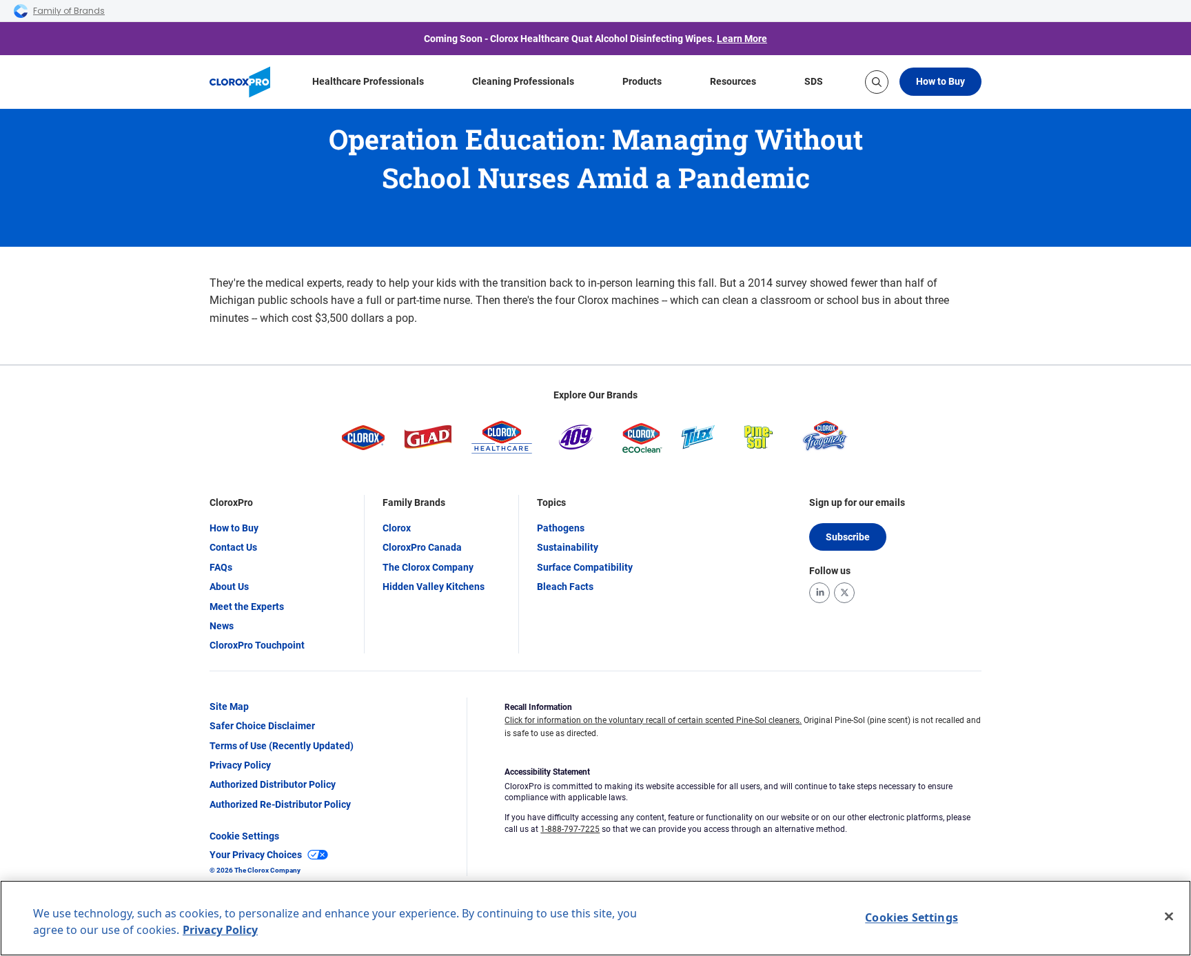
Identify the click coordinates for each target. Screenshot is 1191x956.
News (222, 625)
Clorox (397, 527)
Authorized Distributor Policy (273, 784)
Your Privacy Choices (256, 854)
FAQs (221, 567)
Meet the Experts (247, 606)
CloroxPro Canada (422, 547)
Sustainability (567, 547)
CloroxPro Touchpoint (257, 645)
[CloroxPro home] (240, 82)
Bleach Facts (565, 586)
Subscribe (848, 536)
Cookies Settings (911, 917)
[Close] (1169, 917)
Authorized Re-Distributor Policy (280, 804)
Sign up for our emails (857, 502)
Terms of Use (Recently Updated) (282, 745)
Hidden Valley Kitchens (434, 586)
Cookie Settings (244, 836)
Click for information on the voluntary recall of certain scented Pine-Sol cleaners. (653, 720)
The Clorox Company (428, 567)
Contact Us (233, 547)
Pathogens (560, 527)
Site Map (229, 706)
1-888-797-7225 (570, 829)
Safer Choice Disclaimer (262, 725)
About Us (229, 586)
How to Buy (940, 81)
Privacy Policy (240, 765)
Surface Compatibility (585, 567)
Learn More (742, 38)
